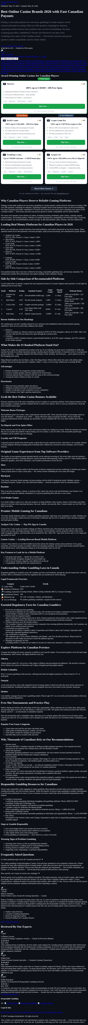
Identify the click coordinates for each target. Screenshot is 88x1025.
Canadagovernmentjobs (9, 2)
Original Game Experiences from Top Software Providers (53, 65)
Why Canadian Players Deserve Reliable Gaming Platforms (23, 61)
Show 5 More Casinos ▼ (44, 189)
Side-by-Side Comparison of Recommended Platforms (25, 63)
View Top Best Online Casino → (13, 46)
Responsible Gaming (54, 1012)
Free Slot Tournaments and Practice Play (55, 69)
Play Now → (44, 106)
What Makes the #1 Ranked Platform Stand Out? (64, 63)
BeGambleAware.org (63, 193)
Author (3, 4)
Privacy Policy (6, 1012)
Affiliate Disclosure (29, 1012)
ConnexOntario (11, 1003)
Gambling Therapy (45, 1003)
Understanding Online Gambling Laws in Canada (36, 67)
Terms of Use (17, 1012)
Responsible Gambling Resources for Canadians (52, 71)
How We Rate (42, 1012)
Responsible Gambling (27, 1003)
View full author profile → (10, 922)
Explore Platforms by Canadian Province (24, 69)
